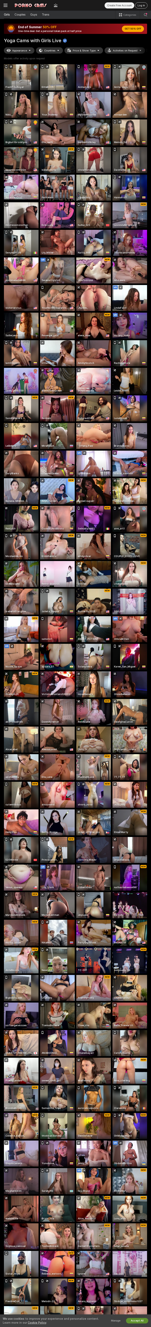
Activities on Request (125, 50)
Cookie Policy (37, 1322)
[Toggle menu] (5, 5)
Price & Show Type (84, 50)
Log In (141, 5)
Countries (49, 50)
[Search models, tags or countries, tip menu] (145, 15)
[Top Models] (55, 5)
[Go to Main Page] (30, 5)
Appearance (19, 50)
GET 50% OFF (133, 28)
